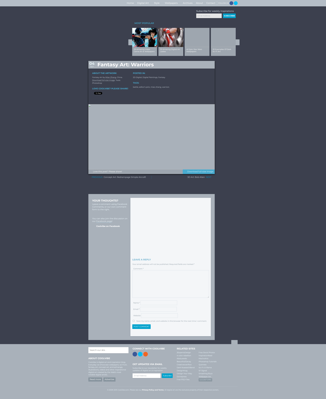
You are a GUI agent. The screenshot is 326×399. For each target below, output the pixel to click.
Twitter (236, 3)
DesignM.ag (182, 370)
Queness (202, 364)
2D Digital (137, 77)
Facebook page (104, 221)
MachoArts (203, 358)
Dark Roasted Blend (186, 367)
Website (137, 315)
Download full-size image (103, 80)
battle (135, 87)
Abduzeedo (182, 358)
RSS (145, 354)
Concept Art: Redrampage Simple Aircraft (125, 177)
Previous (130, 42)
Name (136, 303)
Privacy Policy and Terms (153, 390)
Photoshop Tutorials (207, 361)
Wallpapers (171, 3)
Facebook (231, 3)
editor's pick (144, 87)
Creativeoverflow (184, 364)
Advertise (109, 379)
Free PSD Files (183, 379)
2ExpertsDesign (184, 352)
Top (234, 342)
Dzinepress (182, 376)
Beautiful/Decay (184, 361)
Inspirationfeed (205, 355)
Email (136, 309)
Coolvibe (102, 3)
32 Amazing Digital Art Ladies (170, 50)
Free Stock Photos (207, 352)
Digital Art (143, 3)
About (199, 3)
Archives (188, 3)
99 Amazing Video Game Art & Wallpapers (144, 50)
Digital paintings (150, 77)
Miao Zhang (110, 77)
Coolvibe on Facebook (108, 226)
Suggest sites (205, 380)
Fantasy (161, 77)
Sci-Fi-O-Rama (205, 367)
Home (130, 3)
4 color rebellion (184, 355)
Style (157, 3)
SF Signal (203, 370)
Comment (138, 269)
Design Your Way (184, 373)
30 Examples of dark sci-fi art (222, 50)
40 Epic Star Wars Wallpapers (194, 50)
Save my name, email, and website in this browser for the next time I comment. (171, 321)
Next (238, 42)
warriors (165, 87)
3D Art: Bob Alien (196, 177)
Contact (210, 3)
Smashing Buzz (206, 373)
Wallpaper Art (205, 376)
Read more (95, 379)
